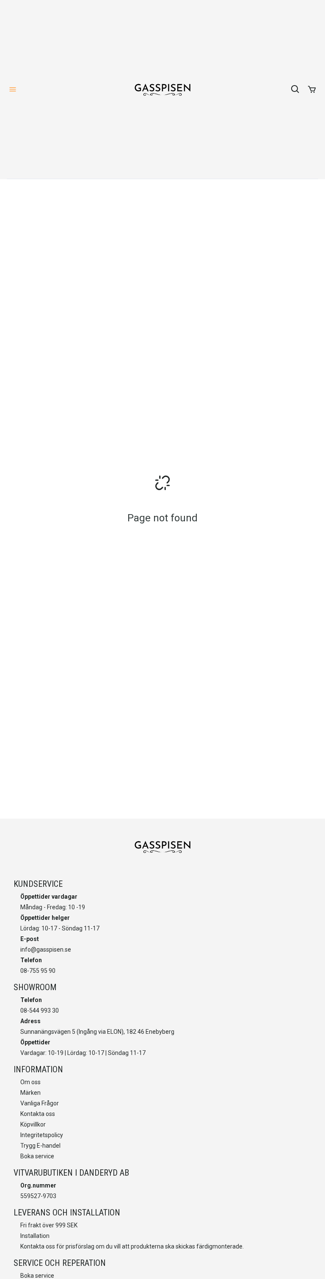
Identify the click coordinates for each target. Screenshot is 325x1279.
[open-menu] (12, 89)
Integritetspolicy (41, 1135)
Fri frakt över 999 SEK (48, 1225)
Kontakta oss (37, 1113)
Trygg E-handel (40, 1145)
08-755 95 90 (37, 970)
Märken (30, 1092)
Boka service (37, 1156)
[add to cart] (312, 89)
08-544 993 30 (39, 1010)
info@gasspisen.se (45, 949)
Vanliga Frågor (39, 1103)
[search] (295, 89)
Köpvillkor (33, 1124)
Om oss (30, 1082)
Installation (35, 1235)
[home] (162, 89)
